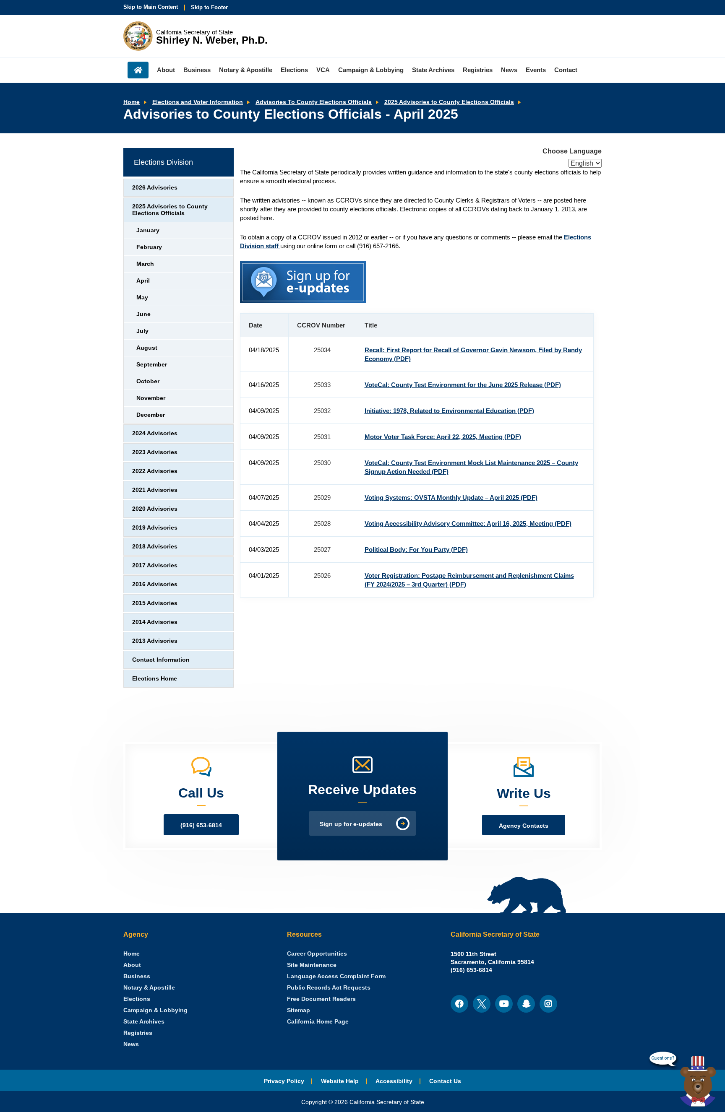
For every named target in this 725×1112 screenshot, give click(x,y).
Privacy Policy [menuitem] (284, 1081)
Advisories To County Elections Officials (314, 102)
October (147, 381)
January (147, 230)
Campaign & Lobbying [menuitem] (371, 70)
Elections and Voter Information (197, 102)
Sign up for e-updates (351, 824)
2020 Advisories (154, 509)
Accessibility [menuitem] (394, 1081)
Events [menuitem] (536, 70)
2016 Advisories (154, 584)
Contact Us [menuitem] (445, 1081)
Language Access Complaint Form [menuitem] (336, 976)
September (151, 364)
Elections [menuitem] (294, 70)
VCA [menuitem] (323, 70)
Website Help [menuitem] (340, 1081)
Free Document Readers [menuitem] (321, 999)
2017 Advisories (154, 565)
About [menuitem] (166, 70)
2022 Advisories (154, 471)
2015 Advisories (154, 603)
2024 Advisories (154, 433)
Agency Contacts (523, 826)
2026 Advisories (154, 187)
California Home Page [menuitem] (318, 1021)
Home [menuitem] (138, 70)
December (150, 415)
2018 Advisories (154, 546)
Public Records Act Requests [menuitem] (328, 988)
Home (131, 102)
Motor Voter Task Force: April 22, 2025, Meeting (443, 436)
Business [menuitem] (197, 70)
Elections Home (154, 679)
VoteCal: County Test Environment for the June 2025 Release (463, 384)
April (143, 281)
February (149, 247)
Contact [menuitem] (565, 70)
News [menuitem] (509, 70)
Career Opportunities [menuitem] (317, 954)
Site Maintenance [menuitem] (311, 965)
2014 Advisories (154, 622)
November (150, 398)
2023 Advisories (154, 452)
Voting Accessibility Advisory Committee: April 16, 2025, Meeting (468, 523)
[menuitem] (131, 954)
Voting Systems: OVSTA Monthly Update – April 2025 (451, 497)
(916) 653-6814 (201, 825)
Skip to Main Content (150, 7)
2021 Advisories (154, 490)
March (145, 264)
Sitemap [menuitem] (298, 1010)
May (142, 297)
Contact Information (161, 660)
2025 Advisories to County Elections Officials (449, 102)
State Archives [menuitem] (433, 70)
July (142, 331)
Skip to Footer (209, 7)
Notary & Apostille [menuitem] (245, 70)
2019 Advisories (154, 528)
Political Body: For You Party (416, 549)
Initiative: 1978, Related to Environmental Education (449, 410)
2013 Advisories (154, 641)
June (143, 314)
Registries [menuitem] (478, 70)
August (146, 348)
